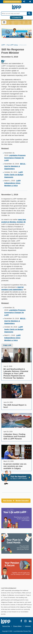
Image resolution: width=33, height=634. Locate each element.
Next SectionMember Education (16, 500)
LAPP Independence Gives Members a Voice (12, 183)
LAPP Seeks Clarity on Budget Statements (13, 174)
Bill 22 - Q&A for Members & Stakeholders (15, 166)
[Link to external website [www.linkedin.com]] (30, 621)
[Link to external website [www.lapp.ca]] (3, 61)
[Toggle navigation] (4, 22)
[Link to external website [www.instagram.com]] (25, 621)
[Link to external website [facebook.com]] (21, 621)
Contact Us (17, 17)
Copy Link (7, 345)
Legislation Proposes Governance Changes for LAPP (15, 157)
